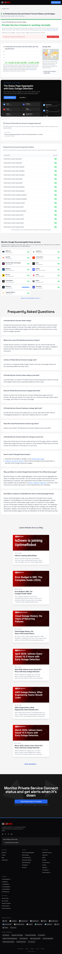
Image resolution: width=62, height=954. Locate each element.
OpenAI (30, 924)
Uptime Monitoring (26, 860)
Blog (3, 857)
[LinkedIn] (2, 834)
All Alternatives (5, 891)
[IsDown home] (5, 2)
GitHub (44, 921)
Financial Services (21, 941)
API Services (6, 935)
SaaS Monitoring (26, 862)
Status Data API (46, 872)
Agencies (44, 867)
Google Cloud (5, 8)
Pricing (3, 855)
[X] (5, 834)
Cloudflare (14, 921)
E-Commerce (41, 935)
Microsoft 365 (8, 924)
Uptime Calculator (6, 903)
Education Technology (17, 935)
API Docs (24, 867)
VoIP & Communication (8, 941)
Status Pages (25, 855)
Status (26, 948)
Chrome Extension (6, 908)
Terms (37, 948)
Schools (44, 865)
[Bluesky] (11, 834)
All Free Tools (5, 898)
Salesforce (49, 924)
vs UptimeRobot (6, 889)
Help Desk (44, 855)
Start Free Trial (56, 2)
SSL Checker (5, 901)
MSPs (43, 857)
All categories (31, 941)
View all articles (30, 764)
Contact (32, 948)
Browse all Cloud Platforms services (30, 298)
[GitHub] (8, 834)
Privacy (43, 948)
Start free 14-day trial (52, 30)
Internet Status (5, 905)
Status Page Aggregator (28, 852)
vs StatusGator (5, 884)
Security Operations (48, 938)
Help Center (20, 948)
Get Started (5, 860)
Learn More (22, 97)
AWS (6, 921)
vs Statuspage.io (6, 886)
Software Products (47, 852)
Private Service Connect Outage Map (50, 72)
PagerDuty (43, 483)
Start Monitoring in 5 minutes (31, 801)
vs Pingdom (5, 881)
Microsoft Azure (20, 924)
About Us (4, 852)
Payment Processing (30, 935)
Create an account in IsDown (14, 461)
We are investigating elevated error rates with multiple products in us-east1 (23, 134)
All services (13, 927)
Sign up (31, 69)
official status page (38, 459)
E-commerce (45, 870)
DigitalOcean (35, 921)
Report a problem (53, 36)
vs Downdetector (6, 879)
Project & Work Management (10, 938)
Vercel (6, 927)
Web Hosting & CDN (35, 938)
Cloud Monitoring (26, 857)
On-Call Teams (46, 862)
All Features (25, 865)
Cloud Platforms (24, 938)
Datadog (36, 483)
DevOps (44, 860)
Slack (31, 483)
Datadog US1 (24, 921)
